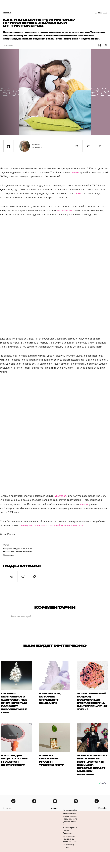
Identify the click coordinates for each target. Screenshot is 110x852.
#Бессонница (8, 555)
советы (75, 172)
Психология (8, 45)
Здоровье (7, 13)
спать (78, 193)
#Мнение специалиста (12, 551)
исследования (65, 210)
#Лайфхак (27, 551)
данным (84, 504)
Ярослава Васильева (37, 146)
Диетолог (60, 496)
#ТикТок (29, 548)
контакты (6, 808)
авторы (54, 808)
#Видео (16, 548)
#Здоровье (7, 548)
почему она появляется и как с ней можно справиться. (51, 525)
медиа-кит (102, 808)
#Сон (23, 548)
